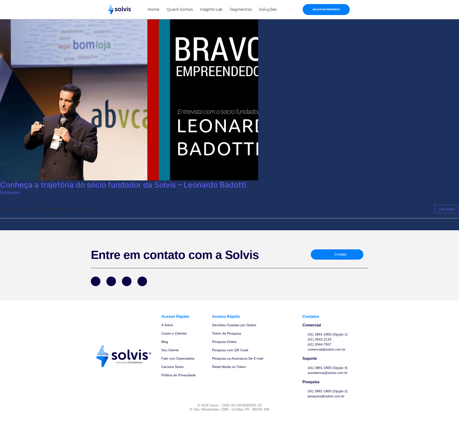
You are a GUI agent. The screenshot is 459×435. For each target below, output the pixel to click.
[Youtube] (142, 281)
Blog (164, 342)
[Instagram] (126, 281)
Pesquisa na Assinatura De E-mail (237, 358)
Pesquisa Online (224, 342)
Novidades (9, 192)
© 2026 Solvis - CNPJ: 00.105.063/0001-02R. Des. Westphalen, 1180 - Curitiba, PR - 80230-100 (229, 407)
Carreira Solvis (172, 367)
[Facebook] (95, 281)
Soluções (268, 9)
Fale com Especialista (177, 358)
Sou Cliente (170, 350)
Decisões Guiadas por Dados (234, 325)
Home (153, 9)
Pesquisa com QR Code (230, 350)
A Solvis (167, 325)
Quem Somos (180, 9)
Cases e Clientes (174, 333)
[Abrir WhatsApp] (447, 423)
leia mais (446, 209)
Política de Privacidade (178, 375)
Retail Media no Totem (229, 367)
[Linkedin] (111, 281)
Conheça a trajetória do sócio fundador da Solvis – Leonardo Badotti (123, 184)
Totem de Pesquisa (226, 333)
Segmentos (241, 9)
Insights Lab (211, 9)
